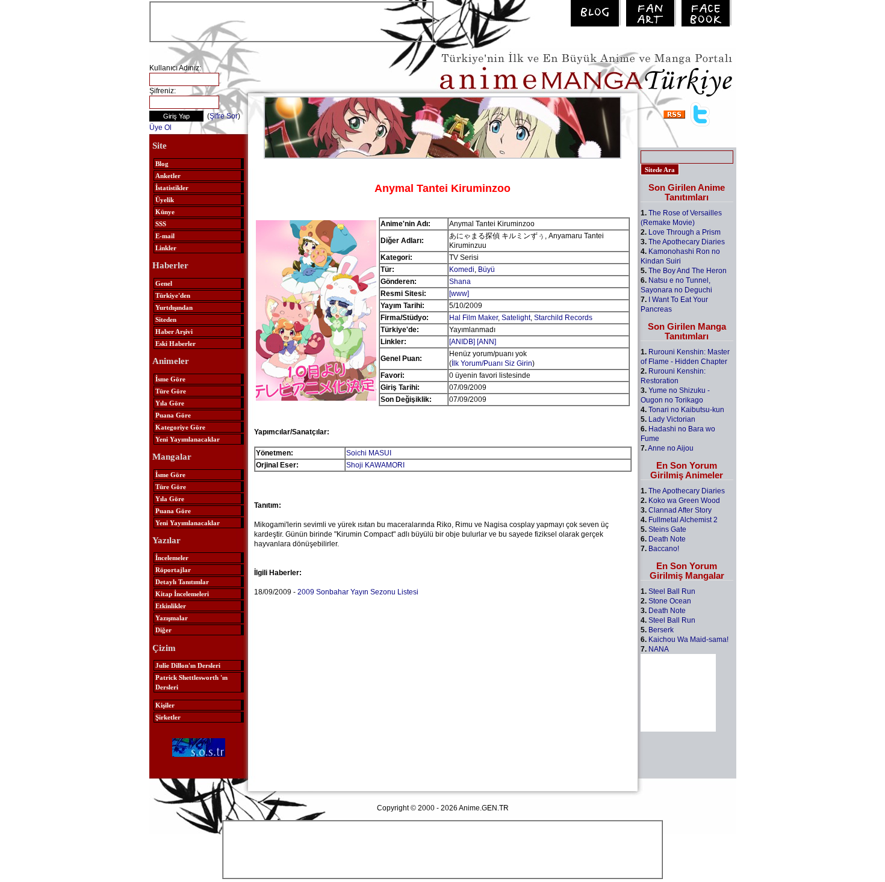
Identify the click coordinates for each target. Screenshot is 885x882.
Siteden (165, 319)
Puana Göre (173, 415)
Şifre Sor (224, 116)
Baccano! (663, 548)
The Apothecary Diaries (686, 242)
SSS (160, 223)
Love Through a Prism (684, 232)
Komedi (461, 269)
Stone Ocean (669, 601)
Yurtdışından (174, 307)
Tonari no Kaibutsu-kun (686, 410)
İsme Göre (170, 379)
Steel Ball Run (671, 591)
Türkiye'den (172, 295)
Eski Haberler (175, 343)
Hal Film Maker (473, 317)
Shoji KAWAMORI (375, 465)
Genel (163, 283)
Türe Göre (170, 391)
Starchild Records (563, 317)
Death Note (667, 539)
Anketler (168, 175)
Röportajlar (173, 569)
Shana (460, 281)
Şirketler (168, 717)
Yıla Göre (169, 403)
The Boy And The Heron (687, 271)
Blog (162, 163)
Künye (165, 211)
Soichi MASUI (368, 453)
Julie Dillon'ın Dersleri (187, 665)
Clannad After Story (680, 510)
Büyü (486, 269)
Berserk (661, 630)
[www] (459, 293)
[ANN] (486, 342)
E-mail (165, 235)
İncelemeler (171, 557)
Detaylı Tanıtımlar (182, 581)
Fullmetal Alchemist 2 (683, 520)
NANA (658, 649)
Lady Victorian (671, 419)
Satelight (516, 317)
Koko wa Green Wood (684, 500)
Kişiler (165, 705)
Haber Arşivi (174, 331)
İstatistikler (171, 187)
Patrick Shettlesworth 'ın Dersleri (191, 682)
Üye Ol (160, 127)
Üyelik (164, 199)
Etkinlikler (170, 605)
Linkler (165, 247)
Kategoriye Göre (180, 427)
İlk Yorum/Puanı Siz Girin (492, 363)
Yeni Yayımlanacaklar (187, 439)
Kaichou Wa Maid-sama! (688, 639)
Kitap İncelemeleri (182, 593)
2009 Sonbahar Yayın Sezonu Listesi (357, 592)
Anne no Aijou (671, 448)
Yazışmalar (171, 617)
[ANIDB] (462, 342)
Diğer (163, 630)
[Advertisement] (291, 20)
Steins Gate (667, 529)
